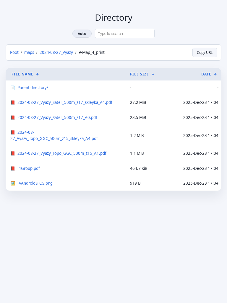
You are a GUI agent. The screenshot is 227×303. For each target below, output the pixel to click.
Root (14, 52)
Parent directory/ (32, 87)
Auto (82, 33)
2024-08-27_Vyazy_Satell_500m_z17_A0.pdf (57, 117)
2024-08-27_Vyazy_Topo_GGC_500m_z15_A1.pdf (61, 153)
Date (206, 74)
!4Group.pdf (28, 168)
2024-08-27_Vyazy (56, 52)
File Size (139, 74)
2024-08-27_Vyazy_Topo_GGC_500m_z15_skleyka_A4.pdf (54, 135)
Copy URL (205, 52)
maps (29, 52)
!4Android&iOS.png (35, 183)
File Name (22, 74)
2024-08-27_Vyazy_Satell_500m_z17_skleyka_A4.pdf (64, 102)
